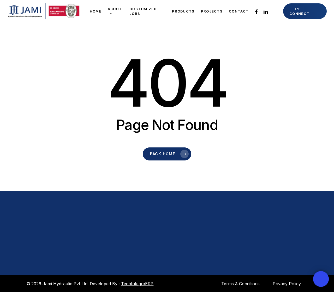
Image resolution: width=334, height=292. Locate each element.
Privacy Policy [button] (287, 283)
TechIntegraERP (137, 283)
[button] (52, 278)
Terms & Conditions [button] (240, 283)
